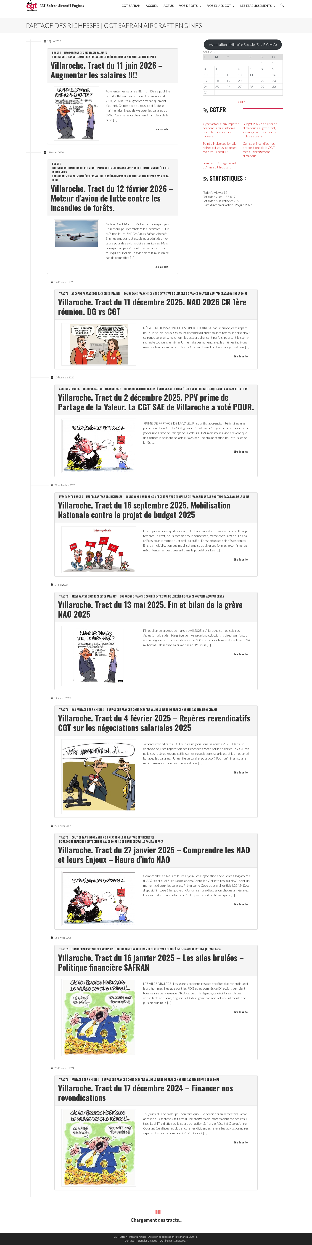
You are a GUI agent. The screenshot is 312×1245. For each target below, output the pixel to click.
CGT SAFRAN (131, 6)
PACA (153, 57)
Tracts (56, 53)
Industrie (58, 168)
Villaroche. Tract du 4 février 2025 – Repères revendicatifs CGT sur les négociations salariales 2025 (154, 722)
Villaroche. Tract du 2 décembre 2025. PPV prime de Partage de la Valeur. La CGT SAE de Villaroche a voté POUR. (156, 402)
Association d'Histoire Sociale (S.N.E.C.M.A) (243, 44)
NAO (66, 53)
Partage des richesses (82, 53)
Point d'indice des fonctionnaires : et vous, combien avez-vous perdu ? (221, 148)
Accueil (152, 6)
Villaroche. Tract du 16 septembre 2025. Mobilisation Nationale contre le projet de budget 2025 (144, 509)
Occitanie (211, 709)
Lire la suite (161, 129)
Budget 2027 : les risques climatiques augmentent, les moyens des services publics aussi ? (260, 130)
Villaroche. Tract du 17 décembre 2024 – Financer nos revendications (145, 1092)
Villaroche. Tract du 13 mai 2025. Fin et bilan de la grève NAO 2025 (150, 609)
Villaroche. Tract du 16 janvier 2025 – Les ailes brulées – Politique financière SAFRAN (151, 962)
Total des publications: (218, 201)
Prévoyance (132, 168)
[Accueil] (31, 5)
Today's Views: (213, 192)
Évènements (66, 496)
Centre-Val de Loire (98, 57)
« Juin (241, 102)
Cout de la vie (79, 837)
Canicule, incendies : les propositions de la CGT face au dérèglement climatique (259, 150)
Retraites (146, 168)
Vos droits (188, 6)
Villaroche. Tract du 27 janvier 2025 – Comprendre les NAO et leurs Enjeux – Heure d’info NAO (154, 854)
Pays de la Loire (237, 293)
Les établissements (256, 6)
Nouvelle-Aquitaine (138, 57)
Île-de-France (118, 57)
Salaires (102, 53)
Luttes (90, 496)
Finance (76, 949)
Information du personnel (80, 168)
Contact (129, 1240)
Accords (76, 293)
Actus (169, 6)
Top (301, 1234)
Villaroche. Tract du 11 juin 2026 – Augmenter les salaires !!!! (107, 70)
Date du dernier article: (219, 205)
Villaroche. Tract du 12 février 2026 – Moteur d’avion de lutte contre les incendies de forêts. (112, 197)
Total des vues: (213, 197)
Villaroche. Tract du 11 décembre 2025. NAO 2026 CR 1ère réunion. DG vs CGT (152, 306)
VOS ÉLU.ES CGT (219, 6)
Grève (74, 596)
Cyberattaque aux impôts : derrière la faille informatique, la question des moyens (221, 130)
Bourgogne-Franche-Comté (69, 57)
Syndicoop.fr (180, 1240)
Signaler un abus (147, 1240)
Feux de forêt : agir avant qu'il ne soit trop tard (219, 165)
